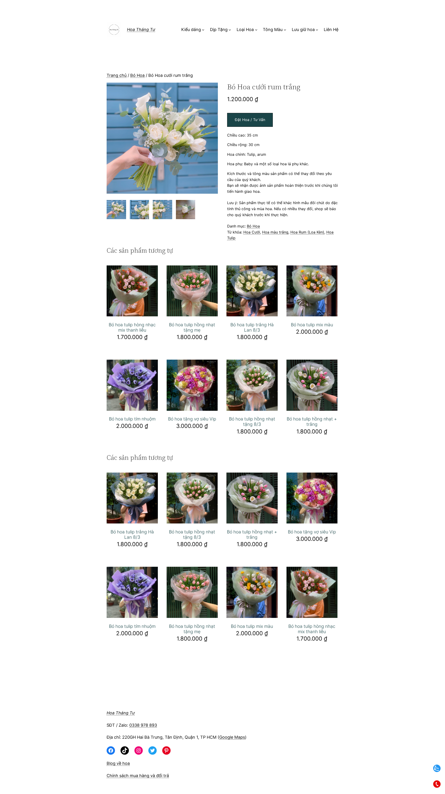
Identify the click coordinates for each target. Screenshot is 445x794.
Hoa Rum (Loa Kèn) (307, 232)
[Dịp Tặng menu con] (230, 29)
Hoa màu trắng (275, 232)
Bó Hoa (137, 75)
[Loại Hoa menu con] (256, 29)
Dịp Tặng (219, 29)
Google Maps (232, 737)
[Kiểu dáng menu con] (203, 29)
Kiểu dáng (191, 29)
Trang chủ (117, 75)
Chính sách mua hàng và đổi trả (138, 775)
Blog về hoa (118, 763)
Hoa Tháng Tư (141, 29)
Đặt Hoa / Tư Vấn (250, 119)
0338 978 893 (143, 725)
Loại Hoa (245, 29)
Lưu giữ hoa (303, 29)
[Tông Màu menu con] (285, 29)
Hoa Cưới (251, 232)
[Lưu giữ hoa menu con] (317, 29)
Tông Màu (273, 29)
